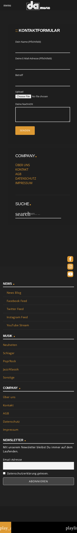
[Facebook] (70, 259)
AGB (18, 174)
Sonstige (9, 377)
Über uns (9, 397)
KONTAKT (21, 169)
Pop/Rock (9, 361)
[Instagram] (70, 267)
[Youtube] (70, 274)
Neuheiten (10, 345)
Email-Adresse (12, 459)
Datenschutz (11, 421)
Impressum (10, 429)
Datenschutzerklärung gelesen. (27, 473)
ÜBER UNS (22, 165)
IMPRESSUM (23, 183)
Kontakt (8, 405)
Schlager (9, 353)
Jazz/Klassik (11, 369)
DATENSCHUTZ (25, 178)
